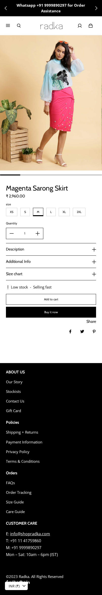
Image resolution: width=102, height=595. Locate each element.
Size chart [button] (14, 273)
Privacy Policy (17, 451)
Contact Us (15, 401)
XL (64, 212)
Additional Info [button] (18, 261)
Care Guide (15, 511)
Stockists (13, 391)
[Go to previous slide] (6, 8)
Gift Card (13, 410)
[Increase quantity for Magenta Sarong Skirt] (37, 233)
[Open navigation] (11, 25)
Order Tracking (18, 492)
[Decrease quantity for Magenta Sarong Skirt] (11, 233)
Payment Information (24, 442)
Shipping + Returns (22, 432)
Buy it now (51, 312)
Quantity (11, 223)
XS (11, 212)
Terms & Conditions (23, 461)
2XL (79, 212)
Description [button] (15, 249)
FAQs (10, 482)
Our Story (14, 381)
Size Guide (15, 502)
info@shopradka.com (30, 534)
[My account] (79, 25)
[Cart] (90, 25)
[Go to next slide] (96, 8)
